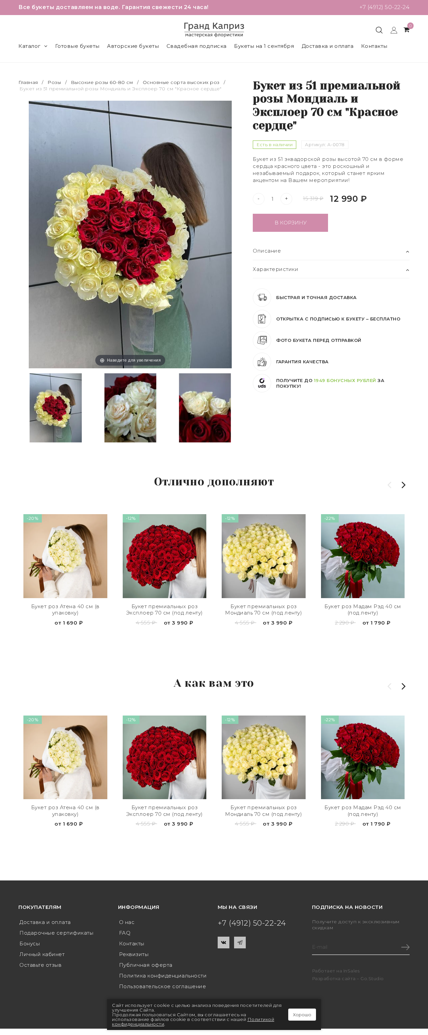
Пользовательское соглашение (162, 986)
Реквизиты (134, 954)
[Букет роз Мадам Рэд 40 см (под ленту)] (363, 556)
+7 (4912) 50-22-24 (384, 7)
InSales (351, 970)
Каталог (29, 46)
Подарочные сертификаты (56, 933)
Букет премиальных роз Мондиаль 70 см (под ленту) (263, 609)
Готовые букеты (77, 46)
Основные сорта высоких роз (181, 82)
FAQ (125, 933)
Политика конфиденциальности (163, 975)
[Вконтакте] (223, 942)
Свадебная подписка (197, 46)
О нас (127, 922)
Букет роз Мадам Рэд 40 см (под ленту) (362, 609)
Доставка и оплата (328, 46)
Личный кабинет (42, 954)
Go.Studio (372, 978)
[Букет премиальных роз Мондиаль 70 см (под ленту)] (264, 556)
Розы (54, 82)
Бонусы (29, 943)
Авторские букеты (133, 46)
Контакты (374, 46)
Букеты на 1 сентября (264, 46)
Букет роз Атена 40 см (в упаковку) (65, 609)
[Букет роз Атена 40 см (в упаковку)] (65, 556)
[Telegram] (240, 942)
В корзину (291, 222)
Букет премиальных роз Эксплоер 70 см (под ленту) (164, 609)
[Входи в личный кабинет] (390, 29)
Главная (28, 82)
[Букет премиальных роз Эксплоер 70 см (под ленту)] (165, 556)
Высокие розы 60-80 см (102, 82)
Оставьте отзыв (40, 965)
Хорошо (302, 1014)
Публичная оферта (146, 965)
